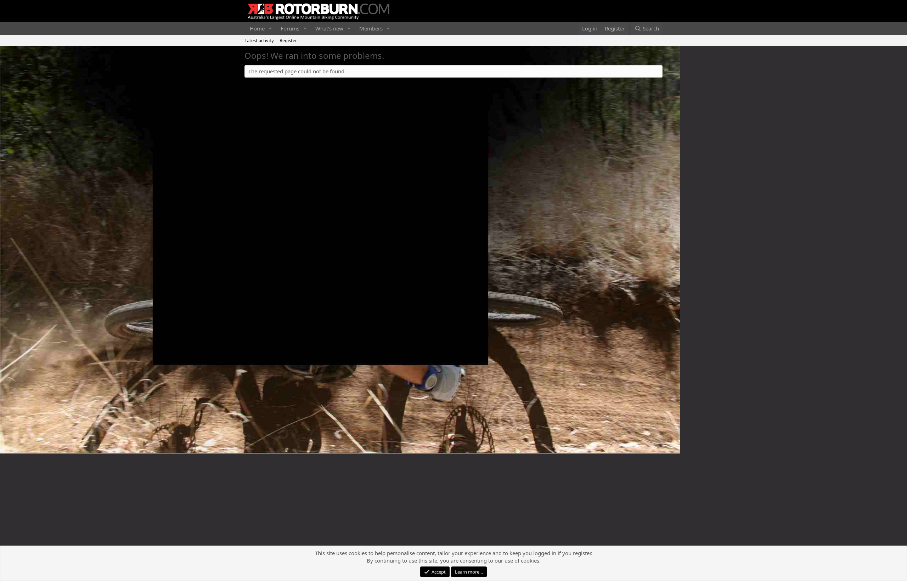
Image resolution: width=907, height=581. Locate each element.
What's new (329, 28)
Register (288, 40)
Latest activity (259, 40)
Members (371, 28)
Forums (290, 28)
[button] (270, 28)
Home (257, 28)
